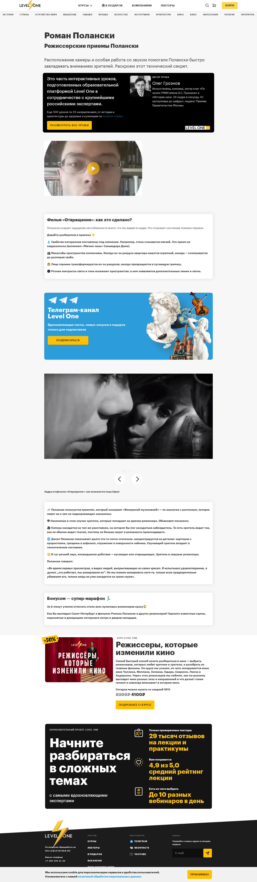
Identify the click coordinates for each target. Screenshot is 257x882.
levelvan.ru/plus (113, 116)
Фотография (142, 15)
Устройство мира (46, 15)
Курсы (83, 5)
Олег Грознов (166, 83)
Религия (229, 15)
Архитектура (163, 15)
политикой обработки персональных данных (109, 876)
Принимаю (199, 874)
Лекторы (168, 5)
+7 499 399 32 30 (55, 861)
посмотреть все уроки (69, 125)
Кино (180, 15)
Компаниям (142, 5)
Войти (229, 5)
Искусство (121, 15)
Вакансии (95, 861)
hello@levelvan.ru (57, 850)
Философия (210, 15)
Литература (247, 15)
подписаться (68, 340)
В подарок (114, 5)
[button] (137, 479)
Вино (193, 15)
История (8, 15)
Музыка (103, 15)
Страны (24, 15)
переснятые (55, 617)
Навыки (87, 15)
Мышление (69, 15)
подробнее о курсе (135, 704)
